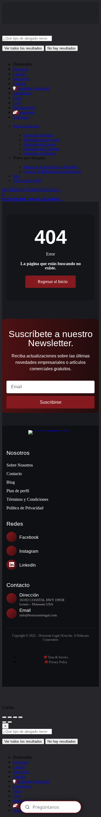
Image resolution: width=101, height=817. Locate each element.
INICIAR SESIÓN (27, 181)
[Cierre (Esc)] (4, 717)
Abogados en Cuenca (39, 144)
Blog (16, 176)
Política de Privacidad (24, 508)
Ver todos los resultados (23, 48)
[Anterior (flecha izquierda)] (4, 722)
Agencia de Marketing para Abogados (52, 172)
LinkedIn (27, 565)
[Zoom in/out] (20, 717)
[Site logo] (42, 33)
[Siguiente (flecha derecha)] (10, 722)
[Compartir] (10, 717)
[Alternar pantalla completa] (15, 717)
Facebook (29, 537)
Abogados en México (40, 153)
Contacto (14, 473)
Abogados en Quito (38, 135)
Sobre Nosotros (19, 465)
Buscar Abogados (26, 126)
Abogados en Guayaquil (42, 140)
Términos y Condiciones (27, 499)
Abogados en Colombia (41, 149)
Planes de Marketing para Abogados (51, 167)
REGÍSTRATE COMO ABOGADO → (31, 190)
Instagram (28, 551)
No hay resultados (61, 48)
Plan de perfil (17, 490)
